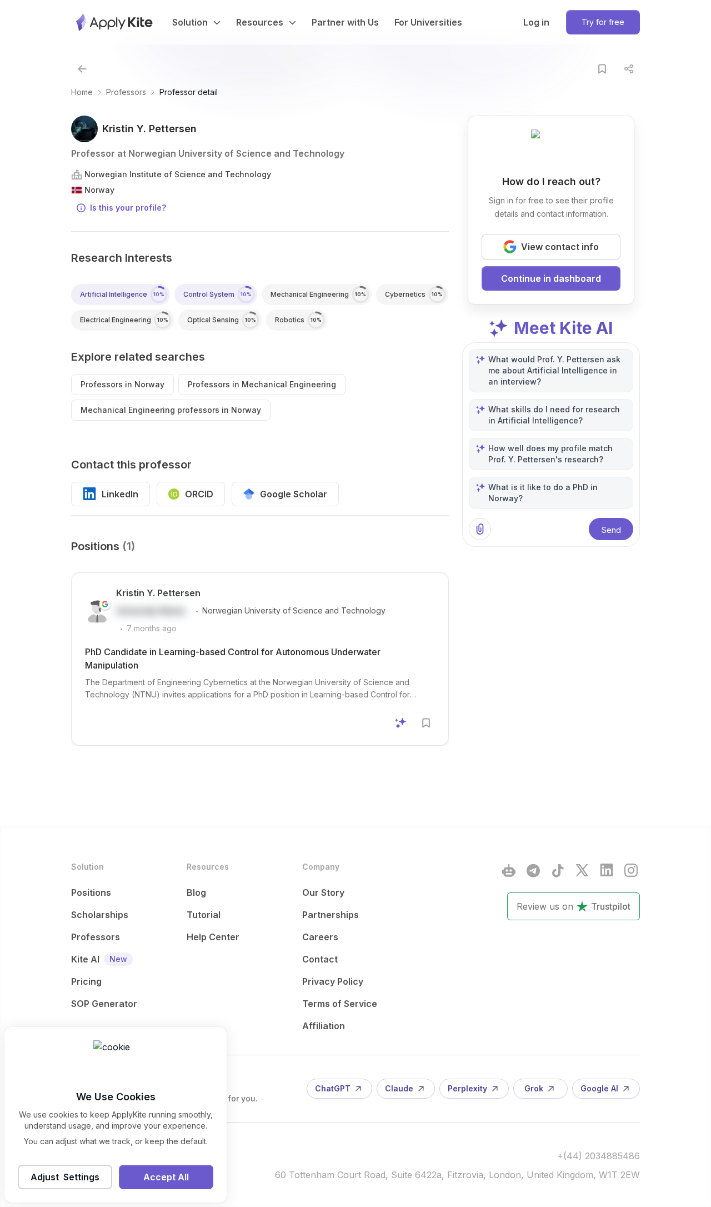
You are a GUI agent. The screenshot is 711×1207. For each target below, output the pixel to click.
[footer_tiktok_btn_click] (558, 870)
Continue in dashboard (551, 278)
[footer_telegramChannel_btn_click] (533, 870)
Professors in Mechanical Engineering (262, 384)
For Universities (428, 22)
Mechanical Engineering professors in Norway (171, 410)
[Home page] (115, 22)
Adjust (65, 1177)
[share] (629, 69)
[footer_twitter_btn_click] (582, 870)
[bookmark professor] (602, 69)
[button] (82, 69)
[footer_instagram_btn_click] (631, 870)
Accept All (166, 1177)
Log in (536, 22)
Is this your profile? (128, 207)
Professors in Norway (122, 384)
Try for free (603, 22)
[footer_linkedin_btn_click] (606, 870)
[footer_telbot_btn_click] (509, 870)
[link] (188, 92)
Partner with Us (345, 22)
